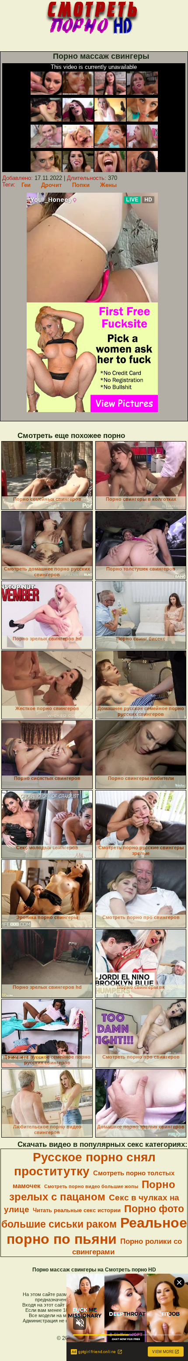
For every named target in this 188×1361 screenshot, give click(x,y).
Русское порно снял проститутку (85, 1164)
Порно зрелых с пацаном (92, 1190)
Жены (108, 185)
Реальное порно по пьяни (97, 1231)
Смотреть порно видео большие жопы (91, 1186)
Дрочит (51, 185)
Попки (81, 185)
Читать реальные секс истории (77, 1210)
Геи (26, 185)
